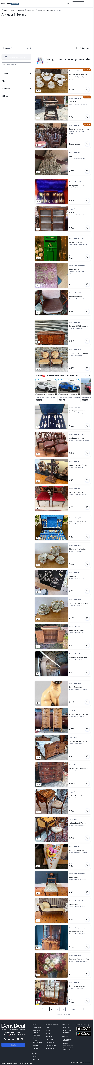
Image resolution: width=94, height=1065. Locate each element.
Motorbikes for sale (36, 1031)
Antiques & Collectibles (45, 10)
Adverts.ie (36, 1060)
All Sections (20, 10)
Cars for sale (37, 1027)
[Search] (4, 65)
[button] (16, 73)
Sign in (13, 1045)
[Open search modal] (68, 4)
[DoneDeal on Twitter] (9, 1039)
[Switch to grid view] (76, 48)
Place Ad (78, 4)
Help (47, 1027)
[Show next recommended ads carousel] (89, 375)
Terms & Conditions (25, 1063)
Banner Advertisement (68, 1044)
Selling (48, 1033)
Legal (3, 1063)
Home (12, 10)
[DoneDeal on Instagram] (22, 1039)
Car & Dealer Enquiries (67, 1039)
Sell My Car (36, 1038)
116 (73, 1009)
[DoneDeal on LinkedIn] (18, 1039)
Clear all (28, 48)
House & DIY (31, 10)
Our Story (66, 1027)
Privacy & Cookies (12, 1063)
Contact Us (49, 1039)
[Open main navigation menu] (89, 3)
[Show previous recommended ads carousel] (85, 375)
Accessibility (50, 1048)
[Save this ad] (87, 89)
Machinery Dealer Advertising (68, 1048)
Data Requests (50, 1042)
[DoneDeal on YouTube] (13, 1039)
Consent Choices (51, 1045)
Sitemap (35, 1045)
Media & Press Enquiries (67, 1031)
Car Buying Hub (36, 1049)
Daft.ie (35, 1057)
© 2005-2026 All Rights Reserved (81, 1063)
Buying (48, 1030)
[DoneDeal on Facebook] (5, 1039)
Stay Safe (49, 1036)
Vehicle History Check (37, 1041)
